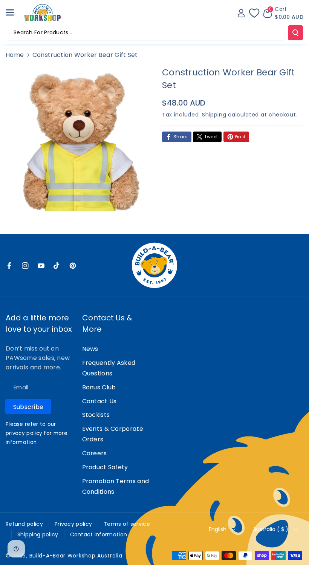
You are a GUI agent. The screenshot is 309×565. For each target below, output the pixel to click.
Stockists (96, 414)
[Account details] (241, 13)
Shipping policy (37, 534)
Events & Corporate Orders (112, 434)
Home (15, 55)
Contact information (98, 534)
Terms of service (127, 524)
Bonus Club (99, 387)
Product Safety (105, 467)
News (90, 349)
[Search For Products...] (295, 32)
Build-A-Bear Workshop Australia (75, 555)
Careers (94, 453)
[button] (14, 12)
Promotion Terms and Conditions (115, 486)
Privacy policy (73, 524)
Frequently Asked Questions (109, 368)
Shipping (214, 114)
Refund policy (24, 524)
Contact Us (99, 401)
